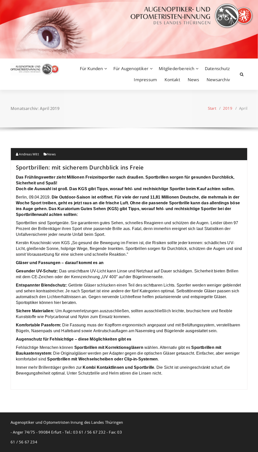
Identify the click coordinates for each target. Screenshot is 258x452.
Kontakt (172, 79)
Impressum (145, 79)
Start (212, 108)
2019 (227, 108)
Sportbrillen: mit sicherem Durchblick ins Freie (80, 167)
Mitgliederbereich (176, 68)
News (193, 79)
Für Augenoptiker (130, 68)
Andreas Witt (28, 154)
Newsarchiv (218, 79)
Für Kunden (91, 68)
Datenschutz (217, 68)
